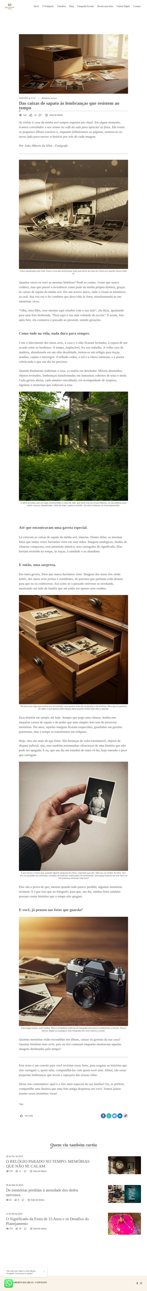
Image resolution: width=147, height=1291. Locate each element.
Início (36, 6)
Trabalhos (61, 6)
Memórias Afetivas (77, 1109)
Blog (71, 6)
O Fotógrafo (48, 6)
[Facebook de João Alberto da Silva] (137, 1283)
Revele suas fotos (105, 6)
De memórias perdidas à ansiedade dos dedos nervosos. (42, 1192)
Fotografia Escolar (85, 6)
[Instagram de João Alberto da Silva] (141, 1283)
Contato (137, 6)
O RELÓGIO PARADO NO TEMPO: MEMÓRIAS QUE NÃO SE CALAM (48, 1163)
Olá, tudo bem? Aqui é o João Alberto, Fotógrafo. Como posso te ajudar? (21, 1272)
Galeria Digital (123, 6)
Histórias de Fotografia (54, 1109)
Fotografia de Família (30, 1109)
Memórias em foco (49, 98)
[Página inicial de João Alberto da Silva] (14, 6)
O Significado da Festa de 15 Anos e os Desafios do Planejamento (47, 1221)
